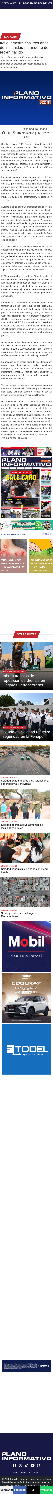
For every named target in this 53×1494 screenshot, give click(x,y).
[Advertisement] (26, 600)
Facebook (20, 1489)
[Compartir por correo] (19, 133)
